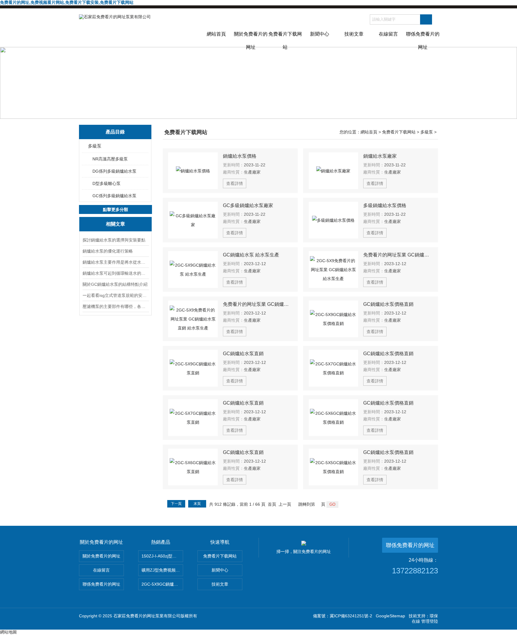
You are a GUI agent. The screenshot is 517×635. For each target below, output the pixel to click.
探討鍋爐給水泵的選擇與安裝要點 (114, 240)
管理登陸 (429, 621)
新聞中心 (319, 34)
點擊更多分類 (115, 209)
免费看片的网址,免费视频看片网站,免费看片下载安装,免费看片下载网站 (66, 2)
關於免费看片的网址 (250, 39)
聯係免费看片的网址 (423, 39)
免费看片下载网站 (285, 39)
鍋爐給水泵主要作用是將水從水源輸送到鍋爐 (115, 262)
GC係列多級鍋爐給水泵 (114, 195)
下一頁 (176, 504)
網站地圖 (8, 632)
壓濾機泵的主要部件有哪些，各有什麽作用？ (115, 306)
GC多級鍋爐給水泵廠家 (248, 205)
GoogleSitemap (390, 615)
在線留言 (388, 34)
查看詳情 (234, 183)
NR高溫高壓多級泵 (110, 159)
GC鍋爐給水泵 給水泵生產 (251, 254)
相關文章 (115, 224)
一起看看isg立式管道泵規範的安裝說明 (115, 295)
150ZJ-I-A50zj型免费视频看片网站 (162, 556)
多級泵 (94, 145)
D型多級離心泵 (106, 183)
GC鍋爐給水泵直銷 (243, 353)
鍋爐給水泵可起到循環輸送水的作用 (115, 273)
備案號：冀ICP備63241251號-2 (342, 615)
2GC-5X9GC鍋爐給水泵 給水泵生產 (162, 584)
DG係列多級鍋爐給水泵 (114, 171)
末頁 (197, 504)
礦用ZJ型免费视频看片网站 (162, 570)
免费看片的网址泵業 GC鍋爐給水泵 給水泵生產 (398, 254)
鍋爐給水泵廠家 (380, 156)
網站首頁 (216, 34)
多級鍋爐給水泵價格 (384, 205)
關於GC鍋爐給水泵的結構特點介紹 (115, 284)
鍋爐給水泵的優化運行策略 (108, 251)
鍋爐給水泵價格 (239, 156)
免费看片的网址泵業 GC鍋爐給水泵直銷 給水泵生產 (257, 304)
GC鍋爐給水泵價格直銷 (388, 304)
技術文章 (354, 34)
